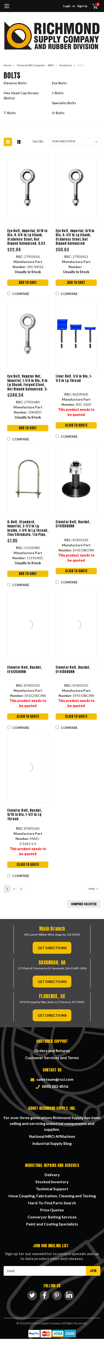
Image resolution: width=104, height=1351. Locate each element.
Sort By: (38, 141)
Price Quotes (52, 1209)
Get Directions (52, 948)
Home (8, 65)
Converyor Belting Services (52, 1217)
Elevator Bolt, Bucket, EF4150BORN (73, 669)
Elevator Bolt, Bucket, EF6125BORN (24, 669)
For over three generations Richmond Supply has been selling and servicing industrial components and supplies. (52, 1123)
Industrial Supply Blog (52, 1143)
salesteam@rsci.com (54, 1079)
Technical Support (52, 1188)
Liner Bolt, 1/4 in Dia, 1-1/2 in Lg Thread (74, 378)
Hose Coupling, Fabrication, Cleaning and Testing (52, 1195)
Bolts (80, 65)
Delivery (52, 1174)
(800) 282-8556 (54, 1086)
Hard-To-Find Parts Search (52, 1202)
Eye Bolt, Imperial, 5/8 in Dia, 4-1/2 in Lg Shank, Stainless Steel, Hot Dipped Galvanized (75, 237)
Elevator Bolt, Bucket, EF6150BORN (73, 524)
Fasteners (65, 65)
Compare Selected (84, 904)
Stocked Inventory (52, 1181)
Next (92, 888)
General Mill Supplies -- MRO (35, 65)
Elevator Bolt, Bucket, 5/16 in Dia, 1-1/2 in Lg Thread (24, 814)
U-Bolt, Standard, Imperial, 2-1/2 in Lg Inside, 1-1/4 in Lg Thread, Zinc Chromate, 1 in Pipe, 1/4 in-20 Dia (27, 528)
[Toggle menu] (6, 8)
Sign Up (82, 6)
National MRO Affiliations (52, 1136)
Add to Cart (28, 282)
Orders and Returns (52, 1050)
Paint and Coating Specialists (52, 1224)
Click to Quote (76, 425)
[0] (92, 6)
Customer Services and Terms (52, 1057)
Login (67, 6)
